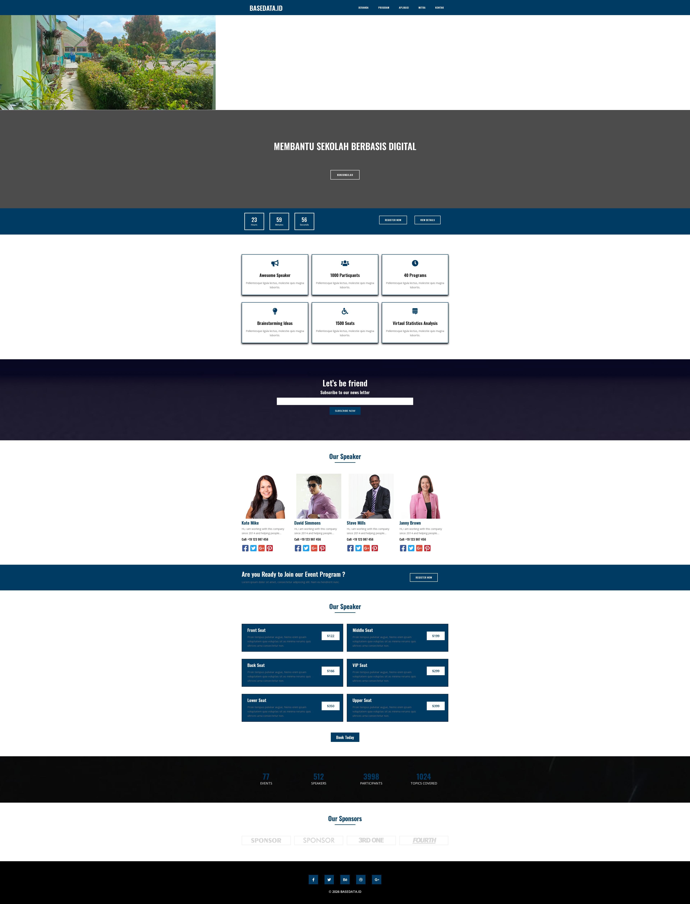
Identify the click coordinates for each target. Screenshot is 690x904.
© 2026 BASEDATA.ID (345, 891)
